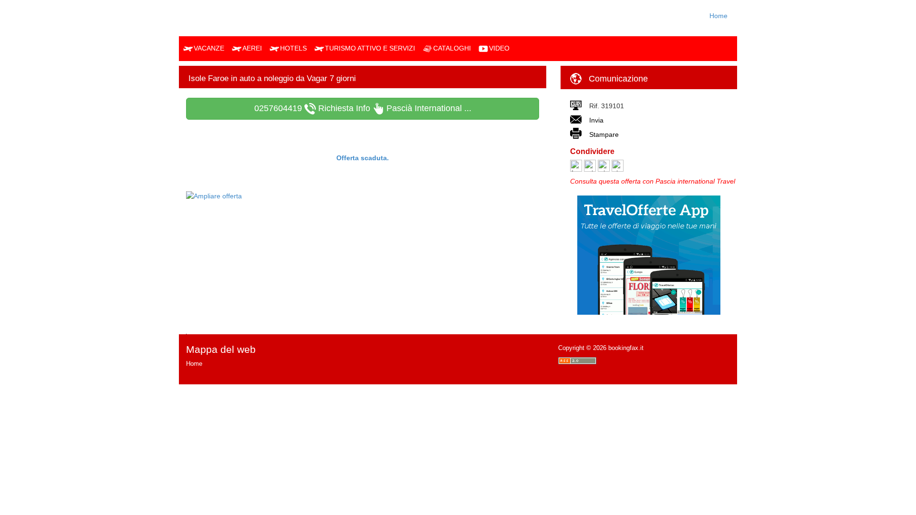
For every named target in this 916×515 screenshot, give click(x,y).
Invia (596, 120)
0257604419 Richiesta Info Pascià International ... (362, 108)
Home (718, 16)
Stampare (604, 134)
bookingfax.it (626, 347)
